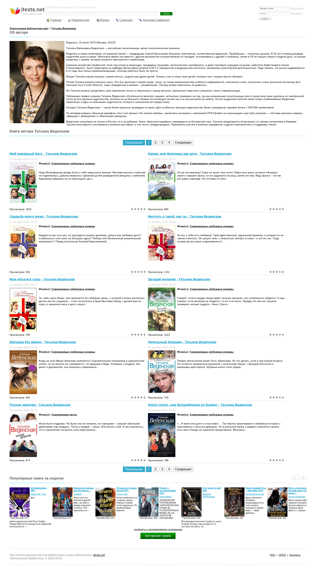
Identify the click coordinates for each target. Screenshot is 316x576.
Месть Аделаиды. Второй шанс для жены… (255, 491)
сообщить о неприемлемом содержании (158, 529)
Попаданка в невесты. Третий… (298, 489)
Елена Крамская (253, 496)
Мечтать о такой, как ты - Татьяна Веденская (184, 216)
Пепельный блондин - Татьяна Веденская (182, 342)
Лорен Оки (79, 494)
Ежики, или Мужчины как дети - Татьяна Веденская (190, 154)
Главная (55, 20)
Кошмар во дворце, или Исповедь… (41, 489)
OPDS (282, 554)
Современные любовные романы (73, 163)
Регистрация (297, 8)
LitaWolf (35, 494)
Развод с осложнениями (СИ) (124, 491)
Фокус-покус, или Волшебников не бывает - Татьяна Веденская (200, 405)
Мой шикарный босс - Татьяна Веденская (43, 154)
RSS (272, 554)
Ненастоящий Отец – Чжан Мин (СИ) (212, 489)
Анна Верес (122, 496)
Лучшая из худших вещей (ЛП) (84, 489)
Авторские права (158, 536)
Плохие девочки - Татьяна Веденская (40, 405)
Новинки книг (81, 20)
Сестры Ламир (296, 494)
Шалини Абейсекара (165, 495)
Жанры (105, 20)
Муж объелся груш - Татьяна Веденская (42, 279)
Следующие (183, 142)
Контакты (294, 554)
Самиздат (126, 20)
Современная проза (64, 414)
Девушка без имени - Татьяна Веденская (43, 342)
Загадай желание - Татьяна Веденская (179, 279)
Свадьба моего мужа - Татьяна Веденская (44, 216)
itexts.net (99, 555)
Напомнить (296, 13)
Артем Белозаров (211, 494)
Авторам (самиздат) (156, 20)
